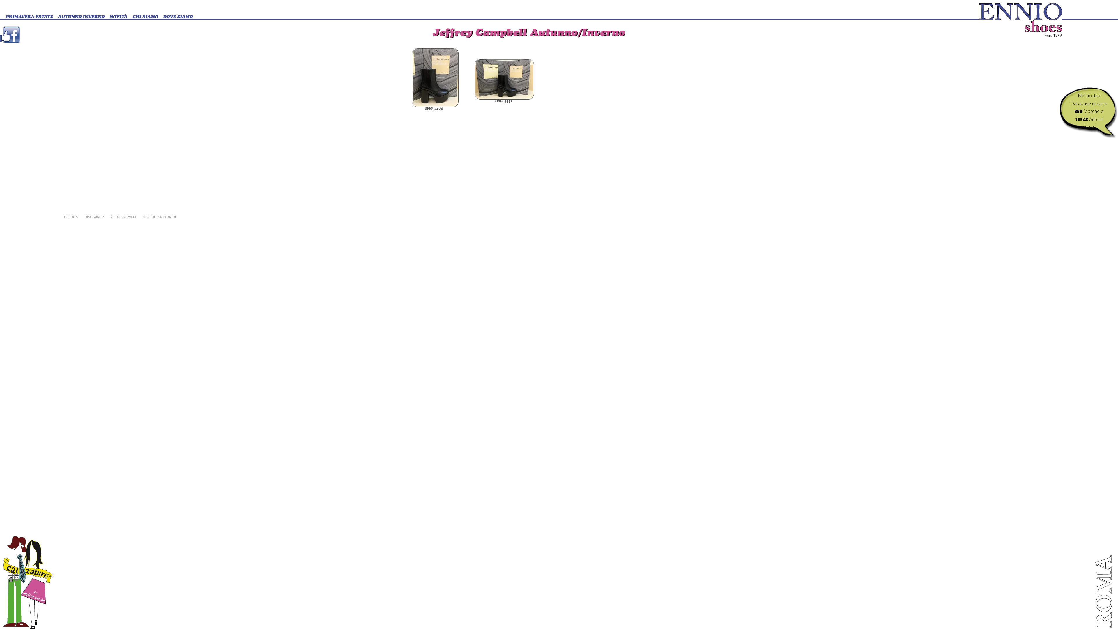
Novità (118, 17)
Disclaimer (94, 217)
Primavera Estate (29, 17)
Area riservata (123, 217)
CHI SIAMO (145, 17)
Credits (71, 217)
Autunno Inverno (81, 17)
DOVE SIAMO (178, 17)
